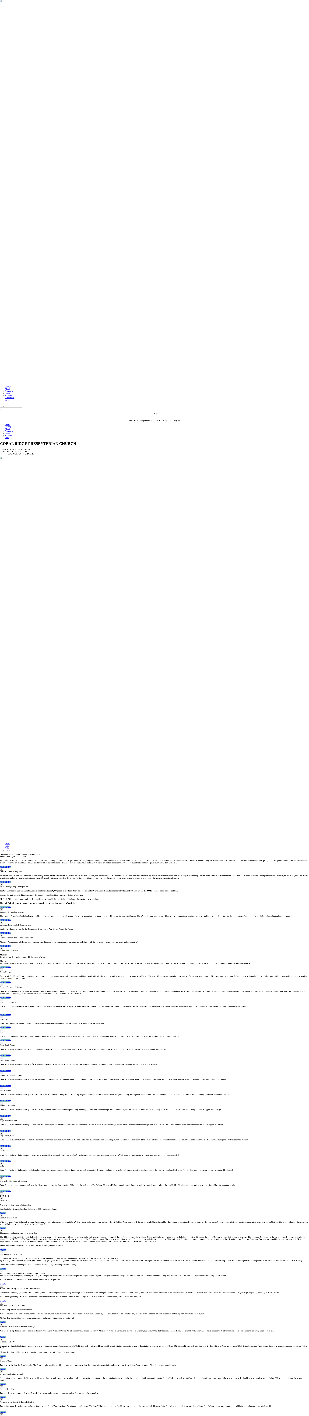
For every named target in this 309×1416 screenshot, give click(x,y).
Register (3, 1213)
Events (7, 393)
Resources (9, 391)
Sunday (8, 387)
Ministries (8, 395)
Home (7, 425)
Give (7, 400)
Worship (8, 427)
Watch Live (9, 398)
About (7, 389)
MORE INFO (5, 867)
